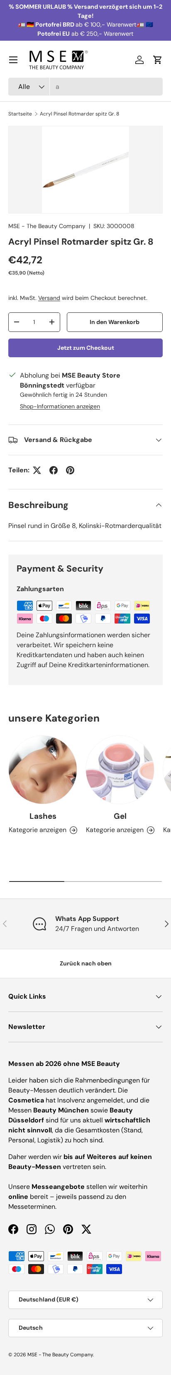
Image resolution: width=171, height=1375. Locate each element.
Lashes (42, 816)
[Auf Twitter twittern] (37, 470)
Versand (49, 298)
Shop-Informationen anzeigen (60, 406)
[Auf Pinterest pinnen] (70, 470)
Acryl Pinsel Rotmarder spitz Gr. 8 (79, 113)
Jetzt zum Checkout (85, 347)
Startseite (20, 113)
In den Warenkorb (114, 322)
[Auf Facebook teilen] (53, 470)
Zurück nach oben (86, 963)
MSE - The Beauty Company (47, 226)
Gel (120, 816)
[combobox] (85, 87)
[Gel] (120, 770)
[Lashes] (43, 770)
